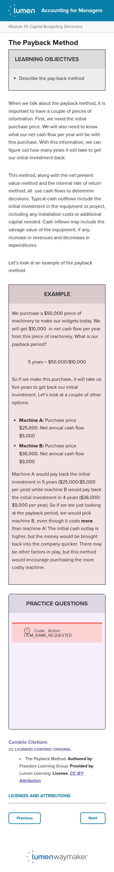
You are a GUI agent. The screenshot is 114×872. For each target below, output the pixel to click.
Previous (25, 818)
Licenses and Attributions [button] (40, 795)
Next (92, 818)
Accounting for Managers (71, 10)
